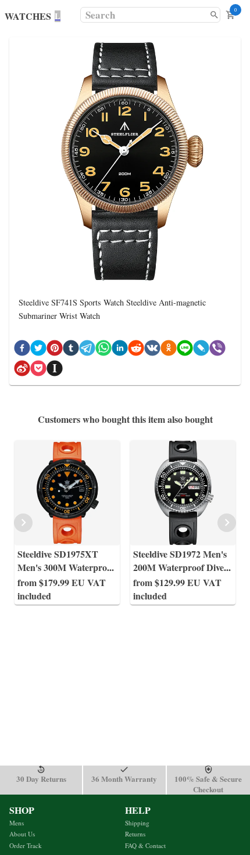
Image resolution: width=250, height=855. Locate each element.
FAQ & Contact (145, 845)
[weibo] (22, 370)
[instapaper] (55, 370)
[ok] (168, 350)
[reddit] (136, 350)
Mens (16, 822)
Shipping (137, 822)
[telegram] (87, 350)
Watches (28, 16)
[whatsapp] (103, 350)
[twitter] (38, 350)
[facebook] (22, 350)
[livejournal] (201, 350)
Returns (135, 833)
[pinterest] (55, 350)
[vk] (152, 350)
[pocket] (38, 370)
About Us (22, 833)
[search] (214, 14)
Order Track (25, 845)
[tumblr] (71, 350)
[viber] (217, 350)
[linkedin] (120, 350)
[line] (185, 350)
